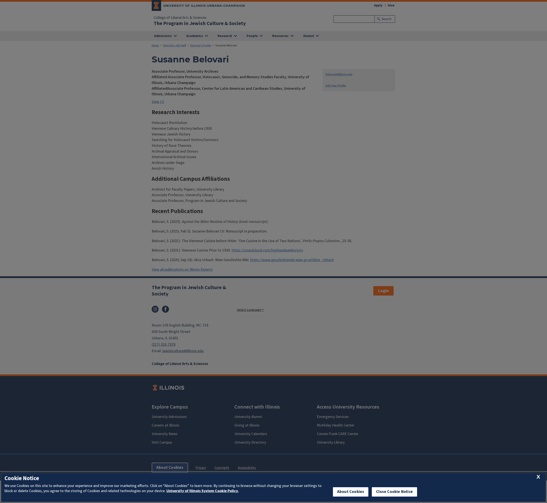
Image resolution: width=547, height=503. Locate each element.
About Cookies (350, 492)
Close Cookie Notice (394, 492)
